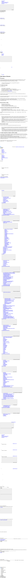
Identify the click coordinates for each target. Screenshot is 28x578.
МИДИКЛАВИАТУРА (6, 210)
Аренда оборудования (4, 436)
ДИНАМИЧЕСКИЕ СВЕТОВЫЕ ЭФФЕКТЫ (9, 305)
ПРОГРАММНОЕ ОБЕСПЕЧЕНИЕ (7, 212)
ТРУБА (4, 350)
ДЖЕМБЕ (6, 234)
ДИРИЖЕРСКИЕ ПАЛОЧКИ (7, 373)
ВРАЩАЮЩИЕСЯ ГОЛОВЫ (7, 307)
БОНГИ (6, 229)
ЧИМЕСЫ (6, 245)
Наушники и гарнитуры (5, 157)
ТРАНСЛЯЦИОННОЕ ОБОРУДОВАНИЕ (17, 392)
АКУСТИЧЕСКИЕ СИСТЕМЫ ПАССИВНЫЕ (9, 273)
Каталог (1, 52)
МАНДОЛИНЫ (5, 364)
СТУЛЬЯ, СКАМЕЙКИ (6, 381)
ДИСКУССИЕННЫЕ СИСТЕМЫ (7, 394)
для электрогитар (5, 264)
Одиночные (4, 265)
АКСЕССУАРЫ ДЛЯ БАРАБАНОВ (7, 246)
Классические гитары (6, 197)
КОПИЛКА (4, 377)
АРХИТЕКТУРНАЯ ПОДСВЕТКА (7, 306)
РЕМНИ (4, 380)
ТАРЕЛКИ (4, 252)
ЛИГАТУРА (4, 344)
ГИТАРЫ (3, 190)
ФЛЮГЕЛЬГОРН (5, 352)
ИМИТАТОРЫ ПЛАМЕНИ (8, 302)
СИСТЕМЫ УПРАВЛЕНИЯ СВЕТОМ (8, 313)
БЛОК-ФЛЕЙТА (5, 339)
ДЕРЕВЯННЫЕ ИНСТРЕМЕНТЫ (9, 233)
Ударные (3, 156)
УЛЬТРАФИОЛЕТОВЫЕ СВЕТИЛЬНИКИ (8, 316)
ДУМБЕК (6, 235)
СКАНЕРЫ (4, 314)
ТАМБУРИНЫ (6, 243)
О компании (3, 151)
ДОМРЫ (4, 363)
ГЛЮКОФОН (6, 231)
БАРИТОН (4, 338)
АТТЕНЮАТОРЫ (5, 393)
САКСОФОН (5, 346)
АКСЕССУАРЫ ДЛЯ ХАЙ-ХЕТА (7, 247)
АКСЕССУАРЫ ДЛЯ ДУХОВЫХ (7, 337)
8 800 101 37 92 (15, 443)
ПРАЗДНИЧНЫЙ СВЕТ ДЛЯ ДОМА (8, 310)
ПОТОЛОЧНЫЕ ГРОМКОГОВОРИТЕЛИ (8, 396)
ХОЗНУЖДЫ (5, 329)
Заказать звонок (2, 33)
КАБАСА (6, 236)
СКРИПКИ (4, 360)
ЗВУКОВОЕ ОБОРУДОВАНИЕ (6, 266)
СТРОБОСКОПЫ (5, 315)
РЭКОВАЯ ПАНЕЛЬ (6, 312)
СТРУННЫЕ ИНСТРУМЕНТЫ (6, 353)
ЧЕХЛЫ (4, 383)
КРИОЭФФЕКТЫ (7, 303)
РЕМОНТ (4, 311)
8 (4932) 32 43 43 (15, 449)
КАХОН (6, 241)
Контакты (3, 3)
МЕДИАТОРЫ (5, 378)
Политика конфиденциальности (4, 177)
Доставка (3, 74)
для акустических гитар (6, 260)
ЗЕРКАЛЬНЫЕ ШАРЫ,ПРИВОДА (7, 308)
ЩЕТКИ (4, 253)
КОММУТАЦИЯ (4, 318)
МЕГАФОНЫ (5, 282)
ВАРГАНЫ (4, 340)
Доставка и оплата (4, 152)
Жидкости (6, 301)
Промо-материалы (5, 414)
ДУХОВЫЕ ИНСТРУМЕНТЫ (5, 330)
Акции (2, 54)
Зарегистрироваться (2, 539)
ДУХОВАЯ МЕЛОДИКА (6, 342)
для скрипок (4, 263)
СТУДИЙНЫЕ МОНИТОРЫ (6, 275)
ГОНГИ (6, 232)
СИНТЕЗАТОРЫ (5, 209)
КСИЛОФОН (6, 240)
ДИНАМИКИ (5, 280)
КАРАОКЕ (4, 283)
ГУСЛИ (4, 362)
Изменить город (3, 577)
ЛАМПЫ (4, 309)
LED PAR (4, 304)
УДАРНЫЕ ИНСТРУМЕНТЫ (16, 220)
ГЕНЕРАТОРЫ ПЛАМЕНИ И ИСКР (9, 300)
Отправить (2, 147)
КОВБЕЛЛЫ (6, 238)
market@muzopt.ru (15, 468)
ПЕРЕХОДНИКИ (5, 327)
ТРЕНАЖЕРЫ (5, 382)
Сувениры (4, 415)
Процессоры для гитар (6, 201)
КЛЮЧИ (4, 376)
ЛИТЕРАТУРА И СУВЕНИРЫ (5, 407)
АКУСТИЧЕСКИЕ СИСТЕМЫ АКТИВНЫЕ (9, 272)
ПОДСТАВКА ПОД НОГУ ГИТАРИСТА (8, 385)
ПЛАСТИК (4, 250)
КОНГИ (6, 239)
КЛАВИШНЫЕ (4, 202)
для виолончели (5, 261)
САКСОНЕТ (4, 347)
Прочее (4, 384)
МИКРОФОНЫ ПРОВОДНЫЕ (7, 277)
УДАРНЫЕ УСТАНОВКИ (6, 221)
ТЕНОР (4, 348)
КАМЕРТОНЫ (5, 374)
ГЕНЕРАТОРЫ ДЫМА (7, 298)
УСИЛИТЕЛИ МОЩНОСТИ (7, 274)
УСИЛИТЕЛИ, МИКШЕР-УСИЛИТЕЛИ (8, 398)
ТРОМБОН (4, 349)
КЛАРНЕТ (4, 343)
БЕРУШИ (4, 372)
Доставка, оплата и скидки (5, 2)
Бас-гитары (4, 199)
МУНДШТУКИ (5, 345)
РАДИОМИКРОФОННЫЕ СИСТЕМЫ (8, 276)
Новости (3, 1)
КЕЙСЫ (4, 375)
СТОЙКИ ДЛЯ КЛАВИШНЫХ (7, 213)
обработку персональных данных (20, 146)
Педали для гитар (5, 200)
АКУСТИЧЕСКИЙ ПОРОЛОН (7, 278)
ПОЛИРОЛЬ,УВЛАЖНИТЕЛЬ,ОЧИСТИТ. (8, 379)
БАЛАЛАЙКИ (5, 361)
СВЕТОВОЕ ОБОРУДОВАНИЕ (6, 285)
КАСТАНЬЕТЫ (7, 237)
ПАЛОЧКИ (4, 249)
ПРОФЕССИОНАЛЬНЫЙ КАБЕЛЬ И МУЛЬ (9, 328)
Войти (1, 541)
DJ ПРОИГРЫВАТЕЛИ (6, 406)
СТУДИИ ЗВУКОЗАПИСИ (6, 284)
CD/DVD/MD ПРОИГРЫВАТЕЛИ (7, 281)
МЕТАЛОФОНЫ (7, 242)
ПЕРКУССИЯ (5, 222)
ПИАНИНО (4, 211)
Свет (2, 159)
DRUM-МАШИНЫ (5, 248)
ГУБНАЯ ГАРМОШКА (6, 341)
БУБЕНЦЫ (6, 230)
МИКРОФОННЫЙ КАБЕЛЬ (6, 326)
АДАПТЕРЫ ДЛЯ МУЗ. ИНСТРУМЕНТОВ (8, 214)
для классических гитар (6, 262)
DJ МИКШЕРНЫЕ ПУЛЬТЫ (6, 405)
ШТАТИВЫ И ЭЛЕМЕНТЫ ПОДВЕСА (8, 317)
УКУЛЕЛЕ (4, 365)
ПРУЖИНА (4, 251)
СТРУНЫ (14, 259)
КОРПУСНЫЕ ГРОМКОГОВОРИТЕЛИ (8, 395)
